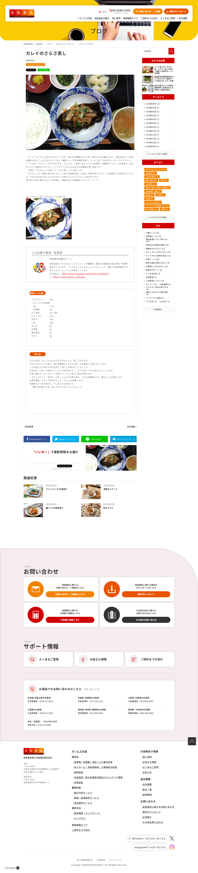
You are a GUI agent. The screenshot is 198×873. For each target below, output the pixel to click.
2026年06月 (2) (152, 111)
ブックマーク (126, 439)
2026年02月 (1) (152, 127)
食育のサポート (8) (154, 270)
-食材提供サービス (82, 803)
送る (96, 439)
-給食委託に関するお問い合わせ (158, 806)
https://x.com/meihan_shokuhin (69, 276)
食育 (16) (164, 180)
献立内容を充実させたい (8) (158, 263)
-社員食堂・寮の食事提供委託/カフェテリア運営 (98, 777)
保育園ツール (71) (153, 236)
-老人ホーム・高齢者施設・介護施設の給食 (95, 767)
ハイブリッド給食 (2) (155, 298)
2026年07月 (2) (152, 107)
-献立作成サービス (82, 792)
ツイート (67, 439)
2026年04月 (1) (152, 119)
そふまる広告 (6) (153, 273)
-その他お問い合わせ (152, 822)
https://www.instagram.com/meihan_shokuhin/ (85, 273)
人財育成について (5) (155, 281)
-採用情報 (147, 794)
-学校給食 (78, 782)
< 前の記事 (28, 426)
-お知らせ (147, 772)
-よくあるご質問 (150, 767)
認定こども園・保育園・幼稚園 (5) (157, 188)
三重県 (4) (149, 199)
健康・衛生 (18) (151, 180)
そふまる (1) (151, 301)
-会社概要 (147, 784)
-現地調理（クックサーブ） (87, 813)
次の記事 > (132, 426)
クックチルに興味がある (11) (158, 256)
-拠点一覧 (147, 789)
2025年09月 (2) (152, 146)
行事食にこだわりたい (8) (157, 266)
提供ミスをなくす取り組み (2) (157, 293)
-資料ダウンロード (151, 812)
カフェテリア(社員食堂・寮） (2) (157, 206)
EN (104, 12)
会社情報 (145, 779)
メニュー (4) (151, 284)
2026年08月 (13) (153, 103)
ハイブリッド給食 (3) (153, 202)
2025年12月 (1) (152, 134)
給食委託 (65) (150, 173)
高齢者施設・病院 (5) (153, 191)
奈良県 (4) (149, 195)
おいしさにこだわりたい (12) (158, 252)
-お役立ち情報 (149, 762)
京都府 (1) (164, 209)
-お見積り (147, 817)
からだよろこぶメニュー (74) (155, 169)
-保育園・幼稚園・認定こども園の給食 (93, 762)
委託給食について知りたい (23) (157, 240)
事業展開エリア (80, 824)
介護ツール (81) (152, 233)
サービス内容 (79, 751)
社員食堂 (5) (151, 277)
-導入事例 (147, 756)
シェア (38, 439)
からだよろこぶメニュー (35, 64)
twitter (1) (165, 301)
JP (100, 12)
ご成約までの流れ (81, 830)
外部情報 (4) (165, 284)
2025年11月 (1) (152, 138)
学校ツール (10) (152, 259)
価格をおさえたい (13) (155, 248)
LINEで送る (43, 70)
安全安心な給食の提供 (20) (157, 245)
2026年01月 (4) (152, 131)
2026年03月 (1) (152, 123)
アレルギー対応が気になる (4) (157, 288)
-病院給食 (78, 772)
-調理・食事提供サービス (86, 797)
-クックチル (79, 818)
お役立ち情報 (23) (152, 177)
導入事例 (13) (150, 184)
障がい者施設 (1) (151, 209)
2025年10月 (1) (152, 142)
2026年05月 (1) (152, 115)
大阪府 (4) (160, 195)
